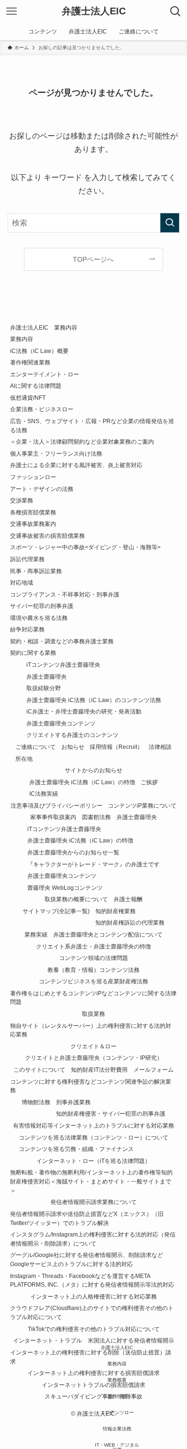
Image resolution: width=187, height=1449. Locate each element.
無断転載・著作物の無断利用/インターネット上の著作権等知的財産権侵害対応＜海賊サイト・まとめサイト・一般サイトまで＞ (91, 1181)
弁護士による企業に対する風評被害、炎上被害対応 (76, 465)
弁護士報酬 (128, 899)
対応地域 (21, 582)
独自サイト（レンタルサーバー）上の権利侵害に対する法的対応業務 (90, 1030)
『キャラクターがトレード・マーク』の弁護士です (93, 864)
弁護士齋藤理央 (46, 676)
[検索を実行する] (169, 223)
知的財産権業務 (115, 911)
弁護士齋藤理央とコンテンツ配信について (108, 934)
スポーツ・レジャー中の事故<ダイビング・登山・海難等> (85, 547)
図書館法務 (96, 817)
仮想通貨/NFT (28, 397)
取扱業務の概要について (76, 899)
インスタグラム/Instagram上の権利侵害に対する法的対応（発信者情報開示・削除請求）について (92, 1239)
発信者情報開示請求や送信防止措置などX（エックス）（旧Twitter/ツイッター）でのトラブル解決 (87, 1218)
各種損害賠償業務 (33, 512)
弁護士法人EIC (94, 11)
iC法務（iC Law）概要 (39, 351)
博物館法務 (36, 1102)
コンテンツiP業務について (142, 805)
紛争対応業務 (27, 629)
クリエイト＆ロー (93, 1046)
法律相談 (160, 747)
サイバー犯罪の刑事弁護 (41, 606)
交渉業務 (21, 500)
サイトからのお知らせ (93, 770)
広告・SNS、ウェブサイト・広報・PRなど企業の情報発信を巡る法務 (92, 425)
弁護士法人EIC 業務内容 (43, 327)
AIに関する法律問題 (35, 386)
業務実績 (35, 934)
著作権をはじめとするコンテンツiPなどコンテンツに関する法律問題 (93, 997)
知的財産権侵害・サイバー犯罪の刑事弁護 (110, 1113)
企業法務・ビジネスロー (41, 409)
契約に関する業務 (33, 653)
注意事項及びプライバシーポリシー (57, 805)
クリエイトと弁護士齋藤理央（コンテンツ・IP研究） (94, 1058)
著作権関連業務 (30, 362)
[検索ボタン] (175, 11)
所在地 (24, 759)
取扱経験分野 (43, 688)
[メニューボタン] (11, 11)
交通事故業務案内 (33, 524)
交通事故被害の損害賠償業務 (47, 536)
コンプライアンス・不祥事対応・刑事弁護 (64, 594)
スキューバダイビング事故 (79, 1396)
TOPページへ (93, 259)
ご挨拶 (149, 782)
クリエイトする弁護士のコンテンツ (72, 735)
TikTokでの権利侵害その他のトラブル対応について (94, 1329)
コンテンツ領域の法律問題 (93, 958)
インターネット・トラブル (47, 1340)
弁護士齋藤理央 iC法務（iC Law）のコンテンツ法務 (93, 700)
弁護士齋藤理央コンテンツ (60, 723)
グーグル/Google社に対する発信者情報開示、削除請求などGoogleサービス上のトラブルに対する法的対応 (86, 1259)
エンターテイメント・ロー (44, 374)
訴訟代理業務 (27, 559)
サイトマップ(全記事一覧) (56, 911)
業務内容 (21, 339)
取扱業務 (93, 1014)
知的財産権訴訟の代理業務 (129, 922)
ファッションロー (33, 477)
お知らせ (72, 747)
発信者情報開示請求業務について (93, 1202)
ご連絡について (35, 747)
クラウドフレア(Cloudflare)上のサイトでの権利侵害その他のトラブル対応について (92, 1312)
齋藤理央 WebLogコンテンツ (65, 887)
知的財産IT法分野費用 (99, 1069)
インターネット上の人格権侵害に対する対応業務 (93, 1296)
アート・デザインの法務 (41, 489)
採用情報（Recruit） (116, 747)
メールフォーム (153, 1069)
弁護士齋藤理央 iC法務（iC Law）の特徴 (82, 782)
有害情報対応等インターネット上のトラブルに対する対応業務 (93, 1125)
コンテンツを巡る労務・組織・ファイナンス (76, 1149)
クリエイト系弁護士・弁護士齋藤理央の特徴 (93, 946)
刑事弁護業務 (73, 1102)
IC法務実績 (43, 793)
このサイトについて (39, 1069)
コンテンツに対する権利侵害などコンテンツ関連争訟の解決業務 (90, 1086)
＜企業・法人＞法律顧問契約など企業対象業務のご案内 (82, 441)
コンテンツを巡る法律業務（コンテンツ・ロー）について (93, 1137)
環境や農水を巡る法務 (39, 618)
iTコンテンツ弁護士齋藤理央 (63, 664)
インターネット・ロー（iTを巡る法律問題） (93, 1161)
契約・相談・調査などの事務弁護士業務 (62, 641)
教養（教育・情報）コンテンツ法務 (93, 970)
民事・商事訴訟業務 (36, 571)
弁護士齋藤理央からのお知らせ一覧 (73, 852)
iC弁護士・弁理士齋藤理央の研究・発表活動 (83, 711)
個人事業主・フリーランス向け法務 (56, 453)
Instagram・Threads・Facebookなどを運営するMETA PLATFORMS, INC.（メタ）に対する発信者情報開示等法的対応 (92, 1280)
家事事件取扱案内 (53, 817)
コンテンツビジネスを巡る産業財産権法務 (93, 981)
